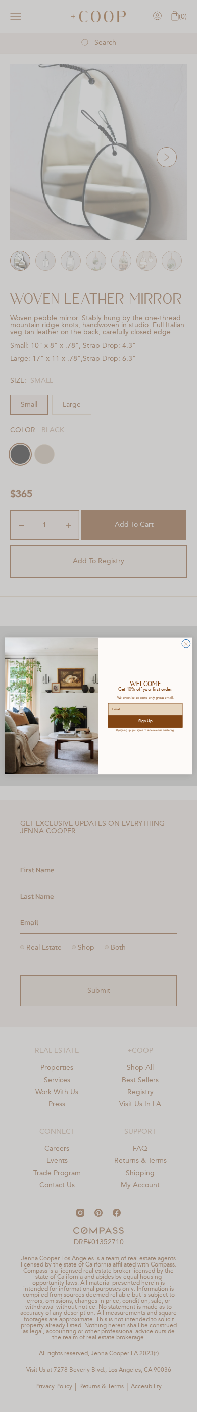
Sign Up (145, 722)
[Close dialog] (186, 644)
